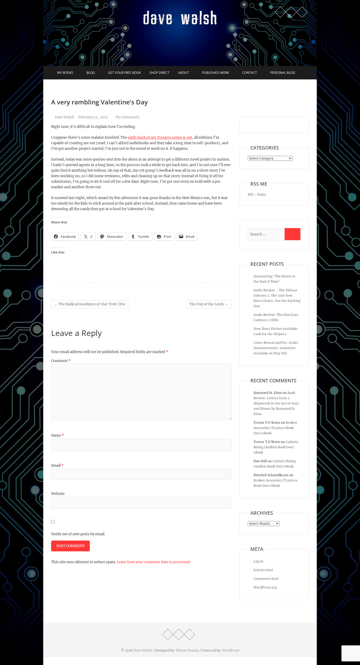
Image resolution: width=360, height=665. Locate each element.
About (183, 72)
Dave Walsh (64, 117)
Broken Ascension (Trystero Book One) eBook (275, 428)
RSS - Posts (257, 194)
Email (57, 465)
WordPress (230, 650)
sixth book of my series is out (160, 137)
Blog (90, 72)
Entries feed (263, 570)
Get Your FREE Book (124, 72)
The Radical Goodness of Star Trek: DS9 (89, 304)
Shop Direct (159, 72)
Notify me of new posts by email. (78, 534)
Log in (258, 561)
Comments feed (266, 579)
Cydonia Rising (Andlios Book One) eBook (276, 447)
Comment (61, 361)
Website (58, 493)
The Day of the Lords (208, 304)
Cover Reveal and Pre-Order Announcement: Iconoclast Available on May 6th (276, 348)
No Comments (127, 117)
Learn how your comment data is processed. (154, 562)
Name (57, 435)
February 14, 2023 (93, 117)
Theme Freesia (187, 650)
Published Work (215, 72)
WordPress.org (265, 587)
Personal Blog (282, 72)
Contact (249, 72)
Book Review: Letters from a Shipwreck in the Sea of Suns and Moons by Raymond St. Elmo (276, 403)
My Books (65, 72)
